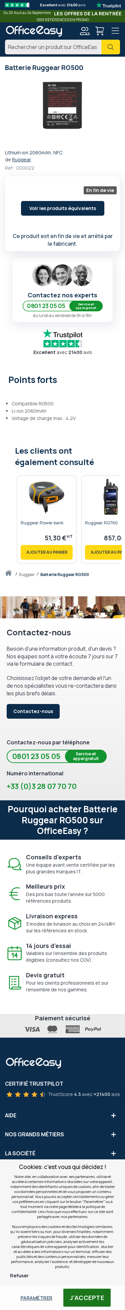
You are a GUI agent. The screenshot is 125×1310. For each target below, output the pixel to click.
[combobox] (62, 47)
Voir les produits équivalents (62, 208)
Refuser (19, 1275)
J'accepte (87, 1298)
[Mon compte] (84, 32)
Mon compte (84, 31)
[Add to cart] (47, 552)
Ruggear (21, 159)
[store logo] (34, 31)
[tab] (62, 379)
